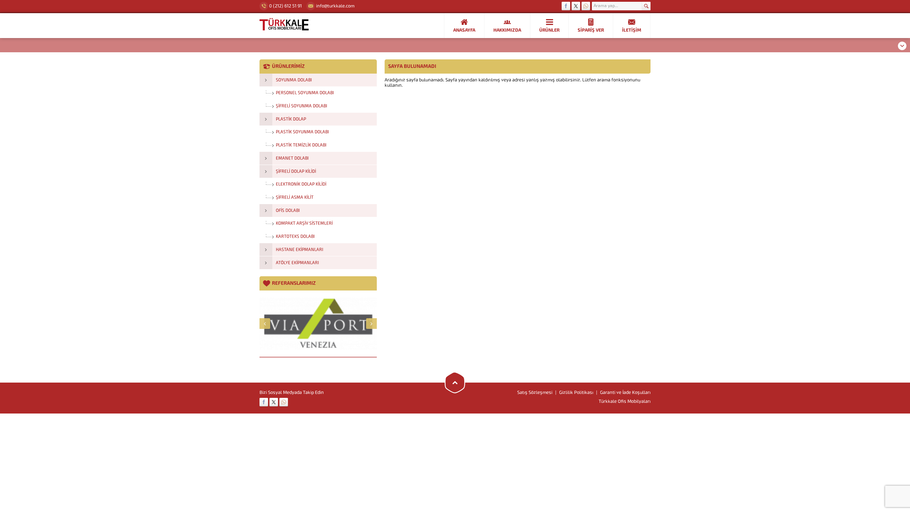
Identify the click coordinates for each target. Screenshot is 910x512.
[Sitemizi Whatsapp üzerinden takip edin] (586, 6)
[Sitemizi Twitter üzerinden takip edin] (576, 6)
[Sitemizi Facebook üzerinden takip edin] (566, 6)
